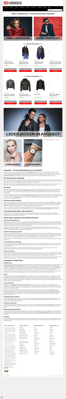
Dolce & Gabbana (37, 338)
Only (50, 333)
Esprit (35, 341)
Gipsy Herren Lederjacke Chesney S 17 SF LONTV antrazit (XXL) (9, 95)
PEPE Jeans (51, 335)
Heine (35, 346)
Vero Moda (51, 354)
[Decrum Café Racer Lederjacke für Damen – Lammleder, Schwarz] (10, 52)
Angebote (22, 7)
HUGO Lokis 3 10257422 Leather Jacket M (54, 95)
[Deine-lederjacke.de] (13, 3)
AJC (35, 327)
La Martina (51, 327)
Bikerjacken (21, 327)
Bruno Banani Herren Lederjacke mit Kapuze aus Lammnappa (25, 95)
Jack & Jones (36, 351)
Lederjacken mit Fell (22, 333)
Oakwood (51, 332)
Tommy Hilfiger (52, 352)
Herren (16, 7)
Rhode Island (51, 341)
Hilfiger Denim (36, 348)
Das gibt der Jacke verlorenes (37, 284)
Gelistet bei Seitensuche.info (9, 367)
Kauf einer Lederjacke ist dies (17, 227)
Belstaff (35, 330)
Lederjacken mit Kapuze (23, 351)
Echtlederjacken (22, 345)
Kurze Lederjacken (22, 332)
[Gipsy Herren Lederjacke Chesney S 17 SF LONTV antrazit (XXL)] (10, 85)
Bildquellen (51, 375)
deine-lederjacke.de (7, 375)
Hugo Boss (36, 349)
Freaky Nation (36, 343)
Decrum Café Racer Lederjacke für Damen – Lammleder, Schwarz (9, 62)
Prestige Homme (52, 338)
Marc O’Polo (51, 330)
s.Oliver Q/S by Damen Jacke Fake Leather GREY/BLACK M (39, 62)
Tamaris (50, 348)
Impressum (60, 375)
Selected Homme (52, 344)
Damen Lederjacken (24, 325)
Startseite (6, 7)
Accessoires (33, 7)
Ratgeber (40, 7)
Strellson (50, 346)
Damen (11, 7)
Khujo (35, 354)
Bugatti (35, 335)
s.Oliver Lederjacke (52, 343)
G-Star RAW (36, 344)
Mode (49, 7)
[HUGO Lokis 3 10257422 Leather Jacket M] (55, 84)
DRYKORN (36, 340)
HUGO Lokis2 (37, 94)
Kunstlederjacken (22, 330)
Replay (50, 340)
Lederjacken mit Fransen (23, 335)
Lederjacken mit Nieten (23, 338)
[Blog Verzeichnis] (10, 371)
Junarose (35, 352)
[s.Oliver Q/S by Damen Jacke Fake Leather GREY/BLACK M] (40, 52)
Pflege (44, 7)
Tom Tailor (51, 351)
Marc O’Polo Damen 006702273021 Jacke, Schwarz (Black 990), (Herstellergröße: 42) (24, 62)
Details (10, 101)
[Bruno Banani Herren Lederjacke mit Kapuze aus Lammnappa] (25, 85)
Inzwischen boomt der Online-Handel (11, 213)
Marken (27, 7)
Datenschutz (56, 375)
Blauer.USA (36, 332)
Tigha (50, 349)
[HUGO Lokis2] (40, 85)
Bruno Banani (36, 333)
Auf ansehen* (10, 103)
